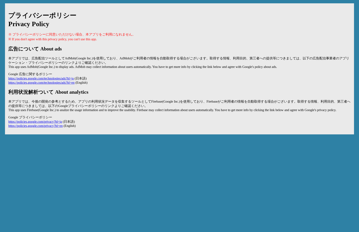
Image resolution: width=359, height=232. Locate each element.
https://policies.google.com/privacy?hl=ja (35, 121)
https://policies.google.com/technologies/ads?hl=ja (41, 78)
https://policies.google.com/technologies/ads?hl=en (41, 82)
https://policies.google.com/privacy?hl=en (35, 126)
